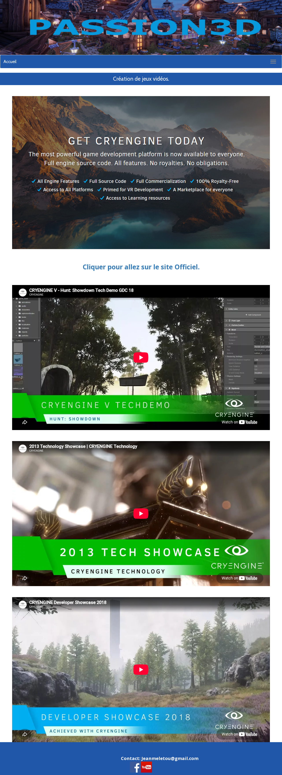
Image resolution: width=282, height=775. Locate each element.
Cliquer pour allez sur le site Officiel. (141, 266)
